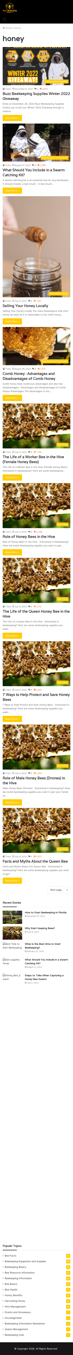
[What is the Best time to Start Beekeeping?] (12, 948)
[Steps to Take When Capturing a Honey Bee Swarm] (12, 1106)
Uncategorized (13, 1317)
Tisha (8, 88)
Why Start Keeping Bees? (40, 928)
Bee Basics (11, 1284)
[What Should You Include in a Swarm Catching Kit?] (12, 964)
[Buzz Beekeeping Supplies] (10, 7)
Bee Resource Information (20, 1272)
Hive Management (15, 1306)
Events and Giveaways (18, 1312)
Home (8, 28)
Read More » (12, 117)
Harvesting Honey (15, 1300)
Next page (56, 889)
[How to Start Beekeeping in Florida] (12, 917)
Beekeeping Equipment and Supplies (25, 1261)
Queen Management (16, 1329)
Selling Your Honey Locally (25, 305)
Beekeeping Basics (15, 1267)
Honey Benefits (13, 1295)
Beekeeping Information (18, 1278)
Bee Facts (10, 1255)
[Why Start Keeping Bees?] (12, 933)
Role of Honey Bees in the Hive (29, 536)
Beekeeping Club (14, 1334)
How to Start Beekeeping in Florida (45, 912)
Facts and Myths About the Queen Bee (35, 861)
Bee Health (11, 1289)
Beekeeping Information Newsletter (25, 1323)
